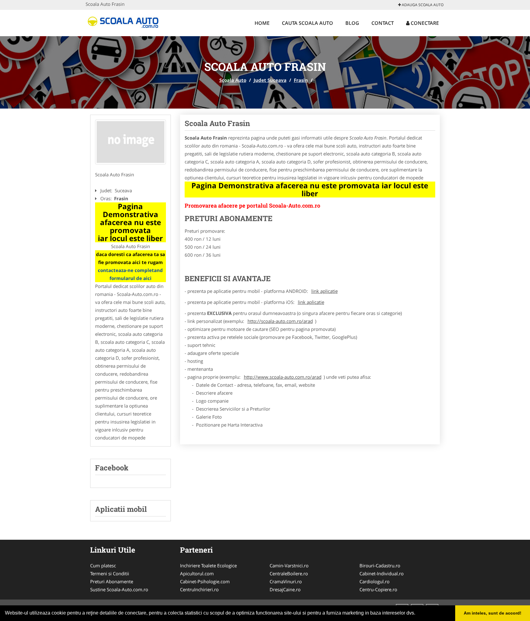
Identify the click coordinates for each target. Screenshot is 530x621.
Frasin (301, 80)
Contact (382, 23)
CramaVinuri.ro (286, 581)
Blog (352, 23)
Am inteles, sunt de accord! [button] (492, 613)
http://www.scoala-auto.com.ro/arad (282, 377)
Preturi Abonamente (111, 581)
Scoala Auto (232, 80)
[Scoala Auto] (126, 22)
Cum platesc (103, 565)
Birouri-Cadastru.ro (379, 565)
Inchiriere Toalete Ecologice (208, 565)
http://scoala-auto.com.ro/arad (280, 321)
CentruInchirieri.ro (199, 589)
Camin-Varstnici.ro (289, 565)
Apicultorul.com (197, 573)
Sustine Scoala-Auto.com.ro (119, 589)
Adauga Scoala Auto (422, 4)
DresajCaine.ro (285, 589)
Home (262, 23)
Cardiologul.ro (374, 581)
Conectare (424, 23)
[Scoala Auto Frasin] (130, 142)
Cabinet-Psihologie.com (205, 581)
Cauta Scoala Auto (307, 23)
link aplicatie (324, 291)
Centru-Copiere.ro (378, 589)
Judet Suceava (270, 80)
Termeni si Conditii (109, 573)
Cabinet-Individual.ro (381, 573)
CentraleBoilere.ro (289, 573)
